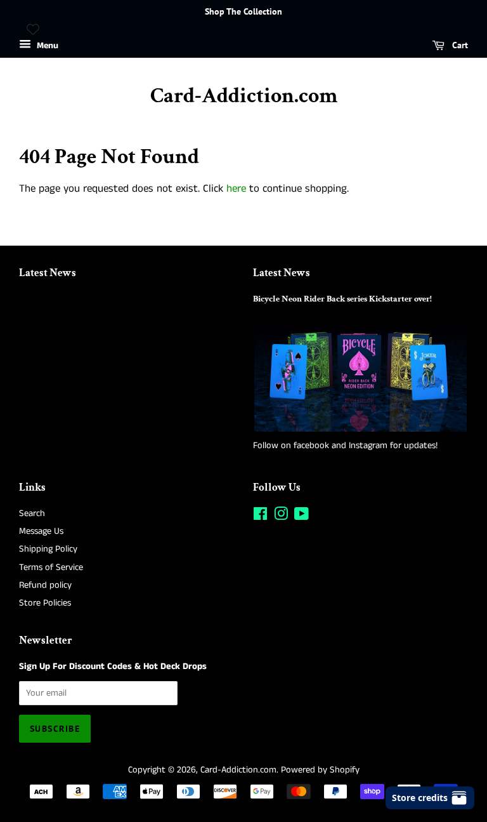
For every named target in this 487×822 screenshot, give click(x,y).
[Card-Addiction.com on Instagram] (281, 516)
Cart (459, 45)
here (236, 188)
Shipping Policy (48, 549)
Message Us (41, 531)
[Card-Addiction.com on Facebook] (260, 516)
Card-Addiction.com (243, 96)
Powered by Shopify (320, 770)
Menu (46, 45)
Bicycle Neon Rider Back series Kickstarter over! (342, 299)
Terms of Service (51, 567)
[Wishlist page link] (33, 29)
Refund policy (45, 585)
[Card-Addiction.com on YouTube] (301, 516)
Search (32, 513)
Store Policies (45, 603)
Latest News (47, 273)
